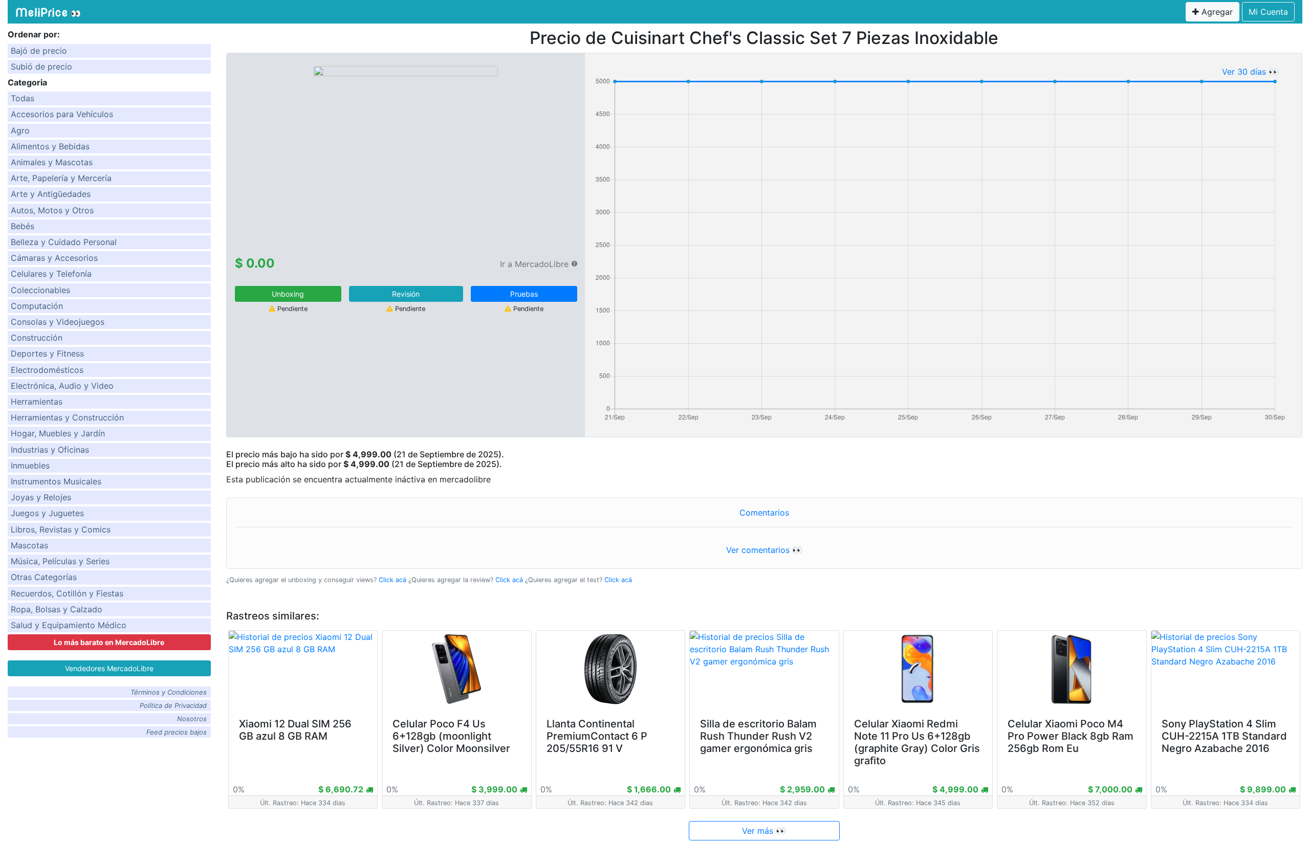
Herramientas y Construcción (67, 417)
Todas (22, 98)
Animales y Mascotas (52, 162)
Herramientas (36, 401)
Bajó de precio (39, 51)
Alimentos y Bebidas (50, 146)
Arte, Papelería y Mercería (61, 178)
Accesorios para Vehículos (62, 114)
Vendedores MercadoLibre (109, 668)
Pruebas (524, 294)
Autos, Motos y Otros (52, 210)
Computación (37, 306)
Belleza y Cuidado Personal (64, 242)
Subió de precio (41, 66)
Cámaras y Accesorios (54, 258)
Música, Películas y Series (60, 561)
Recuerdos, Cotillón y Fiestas (67, 593)
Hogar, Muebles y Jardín (58, 433)
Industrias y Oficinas (50, 450)
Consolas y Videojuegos (57, 322)
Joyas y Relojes (41, 497)
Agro (20, 130)
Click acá (392, 580)
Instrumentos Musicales (56, 481)
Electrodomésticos (47, 370)
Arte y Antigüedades (51, 194)
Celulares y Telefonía (51, 274)
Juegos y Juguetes (47, 513)
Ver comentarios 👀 (764, 550)
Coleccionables (40, 290)
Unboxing (288, 294)
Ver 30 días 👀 (1250, 71)
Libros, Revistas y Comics (61, 529)
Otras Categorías (44, 577)
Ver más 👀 (764, 831)
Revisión (406, 294)
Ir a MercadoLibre (534, 264)
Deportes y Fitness (47, 353)
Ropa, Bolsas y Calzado (56, 609)
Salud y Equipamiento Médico (68, 625)
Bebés (22, 226)
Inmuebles (30, 465)
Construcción (36, 337)
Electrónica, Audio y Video (62, 386)
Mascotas (29, 545)
